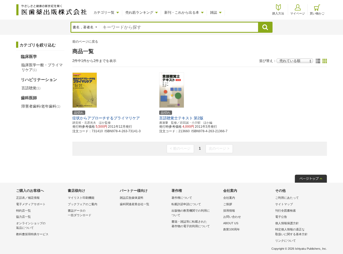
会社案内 (229, 197)
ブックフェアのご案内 (82, 204)
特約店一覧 (23, 210)
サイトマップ (284, 204)
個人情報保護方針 (287, 223)
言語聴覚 (30, 88)
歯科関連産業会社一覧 (134, 204)
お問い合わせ (232, 216)
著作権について (182, 197)
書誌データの (79, 213)
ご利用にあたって (287, 197)
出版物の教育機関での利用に (191, 213)
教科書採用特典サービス (32, 234)
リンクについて (285, 240)
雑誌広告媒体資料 (131, 197)
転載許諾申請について (186, 204)
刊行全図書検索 (285, 210)
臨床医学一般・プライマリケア (42, 67)
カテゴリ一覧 (104, 12)
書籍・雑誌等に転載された (191, 224)
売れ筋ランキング (139, 12)
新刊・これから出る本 (181, 12)
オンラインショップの (31, 226)
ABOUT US (230, 223)
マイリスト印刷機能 (81, 197)
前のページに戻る (85, 41)
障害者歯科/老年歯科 (40, 106)
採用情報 (229, 210)
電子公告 (281, 216)
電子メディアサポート (31, 204)
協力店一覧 (23, 216)
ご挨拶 (227, 204)
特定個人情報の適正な (291, 232)
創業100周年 (231, 229)
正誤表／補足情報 (28, 197)
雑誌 (213, 12)
